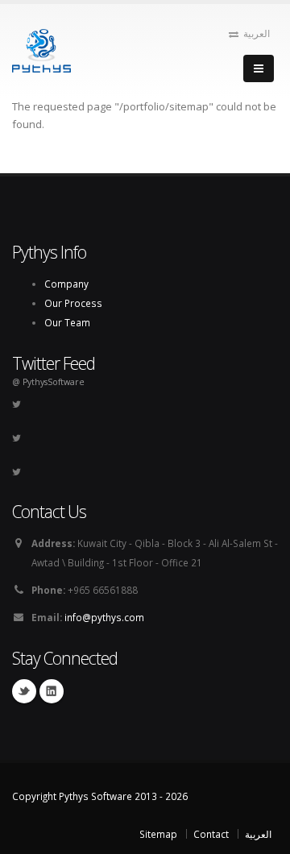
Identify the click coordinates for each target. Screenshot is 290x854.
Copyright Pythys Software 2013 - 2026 (100, 796)
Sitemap (158, 833)
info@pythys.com (104, 617)
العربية (256, 33)
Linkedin (51, 691)
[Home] (41, 49)
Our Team (67, 322)
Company (66, 283)
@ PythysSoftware (48, 382)
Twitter (24, 691)
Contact (211, 833)
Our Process (73, 302)
